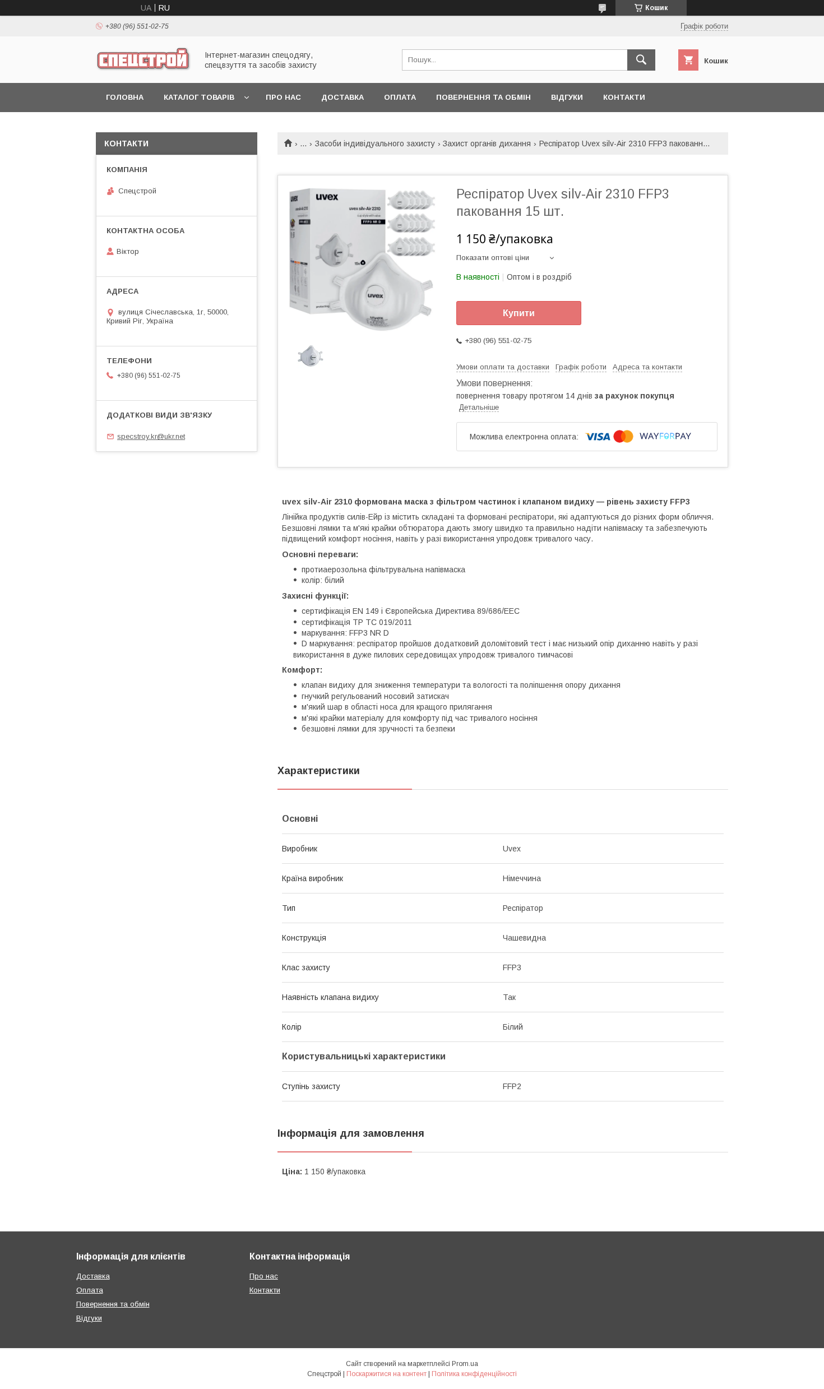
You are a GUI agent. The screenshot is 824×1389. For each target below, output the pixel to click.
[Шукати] (641, 60)
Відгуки (567, 97)
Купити (519, 313)
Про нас (283, 97)
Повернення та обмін (483, 97)
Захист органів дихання (487, 143)
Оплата (400, 97)
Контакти (624, 97)
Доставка (342, 97)
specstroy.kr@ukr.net (151, 436)
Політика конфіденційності (474, 1374)
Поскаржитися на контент (386, 1374)
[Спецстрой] (143, 68)
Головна (124, 97)
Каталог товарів (199, 97)
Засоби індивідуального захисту (375, 143)
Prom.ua (465, 1364)
